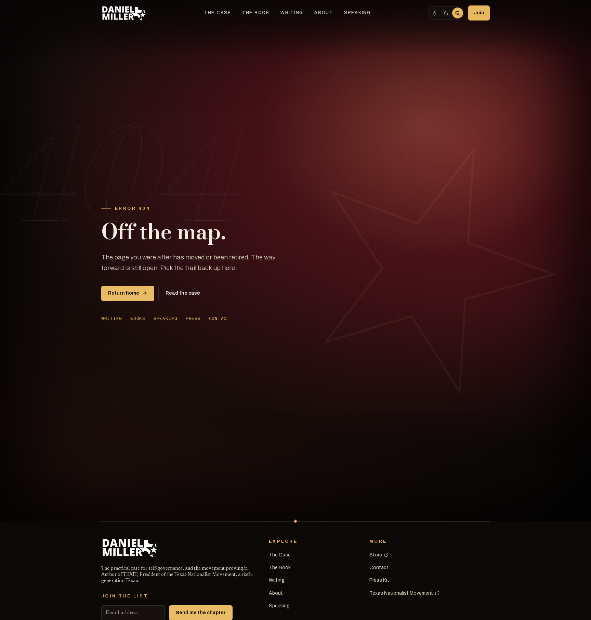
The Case (217, 12)
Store (375, 554)
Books (137, 318)
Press (193, 318)
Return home (123, 293)
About (323, 12)
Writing (291, 12)
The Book (256, 12)
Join (479, 12)
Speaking (357, 12)
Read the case (183, 293)
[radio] (434, 13)
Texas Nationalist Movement (401, 593)
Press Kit (379, 580)
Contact (219, 318)
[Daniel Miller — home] (124, 13)
